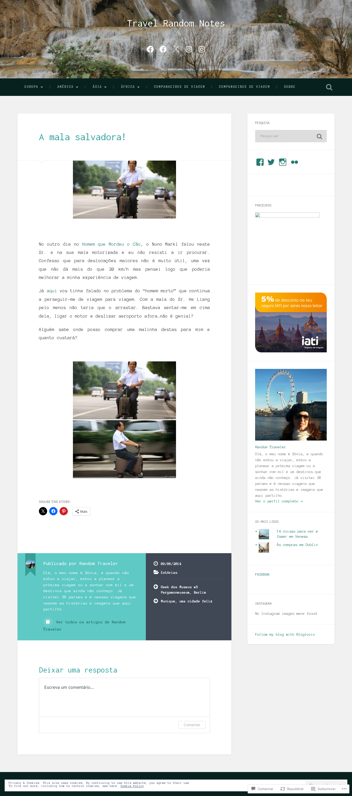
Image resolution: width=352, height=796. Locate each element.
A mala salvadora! (83, 136)
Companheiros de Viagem (179, 87)
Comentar (192, 725)
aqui (53, 290)
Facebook (262, 574)
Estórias (169, 572)
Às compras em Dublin (297, 545)
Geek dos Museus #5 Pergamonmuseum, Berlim (183, 589)
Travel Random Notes (176, 23)
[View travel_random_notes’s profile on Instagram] (283, 162)
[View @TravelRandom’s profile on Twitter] (271, 162)
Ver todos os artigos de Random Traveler (84, 625)
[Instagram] (189, 48)
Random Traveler (270, 447)
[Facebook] (150, 48)
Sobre (290, 87)
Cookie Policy (132, 785)
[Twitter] (176, 48)
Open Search (329, 87)
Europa (31, 87)
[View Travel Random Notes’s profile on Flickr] (294, 162)
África (128, 87)
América (65, 87)
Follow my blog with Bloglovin (285, 634)
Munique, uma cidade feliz (186, 601)
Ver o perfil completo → (279, 501)
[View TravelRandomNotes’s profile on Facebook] (260, 162)
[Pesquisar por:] (291, 136)
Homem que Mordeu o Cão (111, 244)
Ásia (97, 87)
